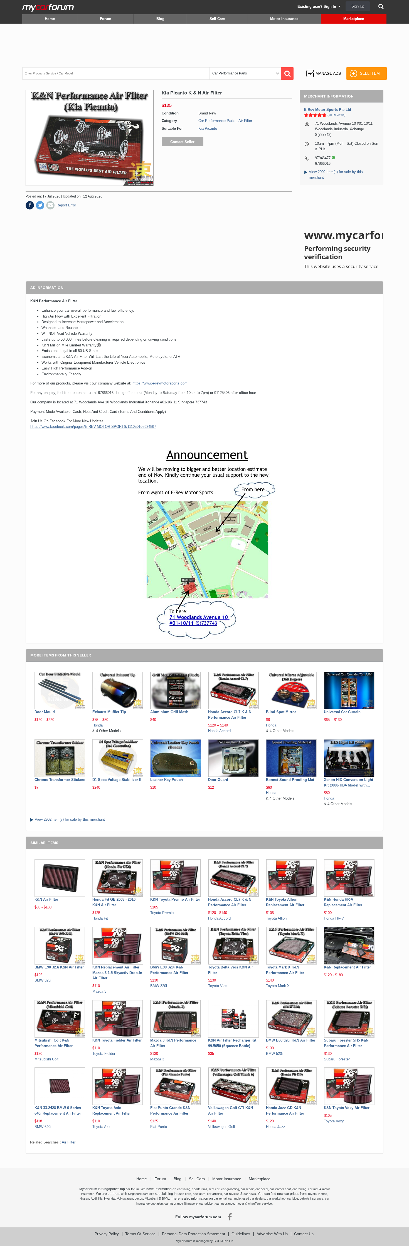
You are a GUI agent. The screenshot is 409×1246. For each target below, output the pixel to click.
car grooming (230, 1189)
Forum (105, 19)
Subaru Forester (337, 1059)
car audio (234, 1198)
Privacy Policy (107, 1234)
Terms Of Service (140, 1234)
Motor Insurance (284, 19)
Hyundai (109, 1198)
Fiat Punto (158, 1127)
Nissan (84, 1198)
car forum (132, 1189)
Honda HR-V (334, 918)
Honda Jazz (275, 1127)
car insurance (224, 1203)
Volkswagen (125, 1198)
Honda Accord (219, 731)
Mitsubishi (151, 1198)
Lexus (139, 1198)
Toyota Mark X (278, 986)
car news (249, 1193)
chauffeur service (260, 1203)
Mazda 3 (99, 991)
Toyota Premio (162, 913)
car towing (299, 1189)
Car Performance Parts (216, 121)
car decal (261, 1189)
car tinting (183, 1189)
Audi (94, 1198)
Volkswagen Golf (221, 1127)
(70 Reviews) (336, 115)
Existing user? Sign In (317, 6)
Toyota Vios (217, 986)
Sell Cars (217, 19)
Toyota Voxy (334, 1121)
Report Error (66, 205)
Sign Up (357, 6)
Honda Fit (100, 918)
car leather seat (280, 1189)
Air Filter (245, 121)
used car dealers (253, 1198)
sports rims (199, 1189)
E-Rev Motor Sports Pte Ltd (327, 110)
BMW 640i (43, 1127)
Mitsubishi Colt (46, 1059)
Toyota (312, 1193)
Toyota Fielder (103, 1054)
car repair (247, 1189)
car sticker (206, 1203)
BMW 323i (43, 980)
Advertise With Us (272, 1234)
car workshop (276, 1198)
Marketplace (353, 19)
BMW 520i (274, 1054)
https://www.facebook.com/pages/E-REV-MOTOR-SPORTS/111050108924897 (93, 427)
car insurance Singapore (181, 1203)
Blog (160, 19)
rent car (214, 1189)
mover (240, 1203)
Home (50, 19)
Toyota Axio (101, 1127)
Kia (100, 1198)
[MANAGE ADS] (323, 68)
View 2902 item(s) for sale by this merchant (70, 819)
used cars (184, 1193)
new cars (199, 1193)
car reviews (232, 1193)
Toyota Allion (276, 918)
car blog (292, 1198)
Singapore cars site (141, 1193)
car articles (214, 1193)
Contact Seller (182, 142)
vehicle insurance (311, 1198)
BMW (165, 1198)
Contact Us (304, 1234)
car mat (313, 1189)
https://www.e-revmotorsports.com (160, 383)
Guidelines (240, 1234)
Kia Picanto (207, 128)
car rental (220, 1198)
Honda (97, 725)
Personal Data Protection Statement (193, 1234)
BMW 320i (158, 986)
